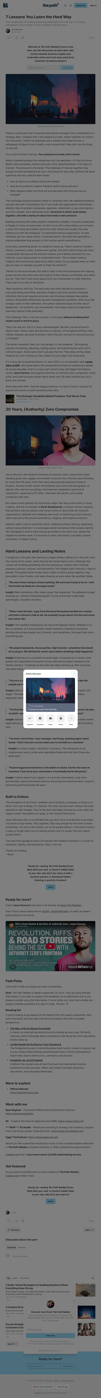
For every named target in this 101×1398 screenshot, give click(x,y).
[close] (74, 673)
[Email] (50, 718)
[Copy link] (30, 718)
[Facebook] (40, 718)
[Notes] (61, 718)
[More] (71, 718)
